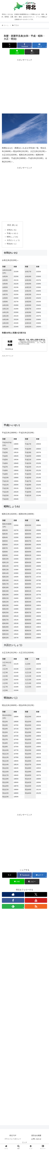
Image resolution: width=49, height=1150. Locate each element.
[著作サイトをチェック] (13, 894)
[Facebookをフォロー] (13, 900)
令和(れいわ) (11, 230)
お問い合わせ (36, 1139)
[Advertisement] (24, 86)
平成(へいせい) (12, 233)
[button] (32, 51)
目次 (9, 225)
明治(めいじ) (11, 244)
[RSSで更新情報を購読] (36, 906)
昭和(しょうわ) (12, 237)
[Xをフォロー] (36, 894)
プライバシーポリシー (12, 1139)
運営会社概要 (36, 1135)
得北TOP (12, 1135)
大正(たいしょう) (13, 240)
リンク (24, 1142)
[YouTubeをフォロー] (36, 900)
